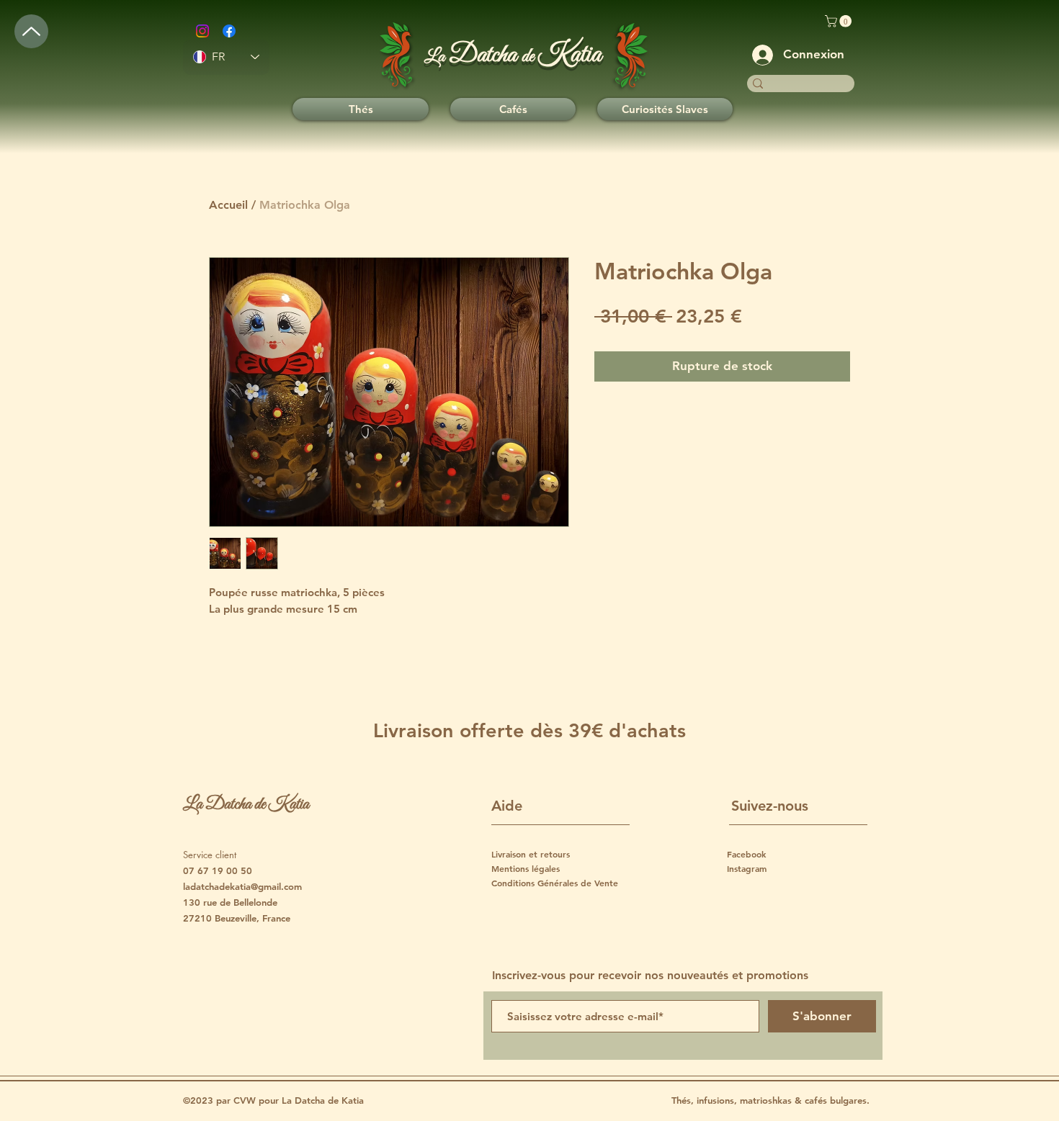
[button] (839, 21)
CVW (246, 1100)
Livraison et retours (530, 854)
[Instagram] (202, 31)
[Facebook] (229, 31)
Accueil (228, 205)
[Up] (31, 31)
